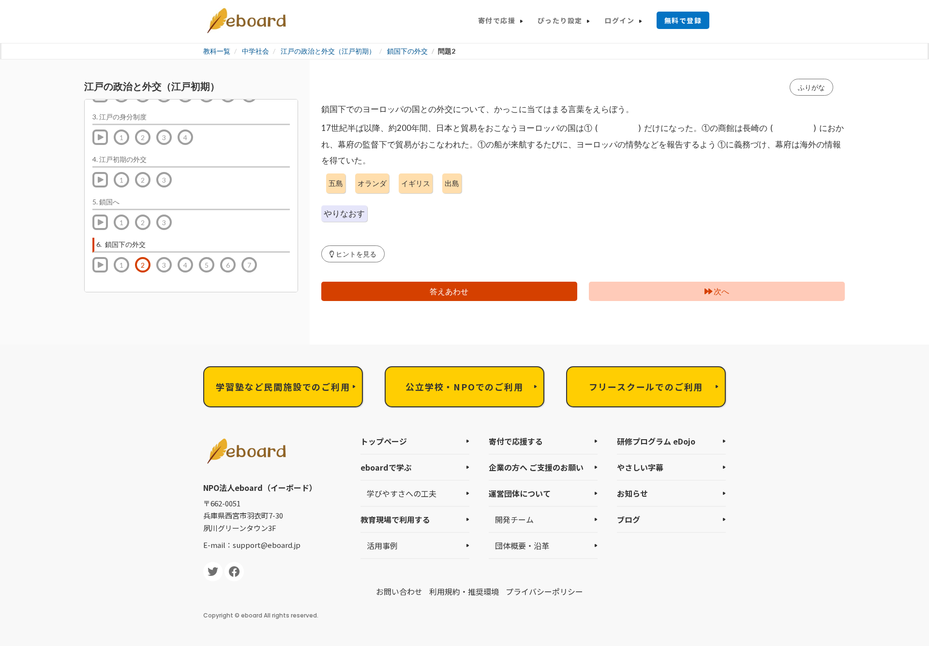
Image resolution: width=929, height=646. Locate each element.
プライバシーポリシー (544, 591)
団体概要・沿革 (522, 545)
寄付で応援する (516, 441)
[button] (353, 253)
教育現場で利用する (395, 519)
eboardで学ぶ (386, 467)
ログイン (619, 20)
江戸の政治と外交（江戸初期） (328, 51)
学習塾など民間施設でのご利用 (283, 386)
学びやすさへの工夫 (401, 493)
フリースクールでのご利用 (646, 386)
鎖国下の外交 (407, 51)
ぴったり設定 (560, 20)
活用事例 (382, 545)
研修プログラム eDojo (656, 441)
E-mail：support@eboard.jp (251, 545)
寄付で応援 (496, 20)
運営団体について (520, 493)
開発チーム (514, 519)
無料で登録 (683, 20)
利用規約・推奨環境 (464, 591)
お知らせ (632, 493)
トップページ (383, 441)
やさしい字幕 (640, 467)
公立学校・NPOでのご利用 (464, 386)
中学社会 (255, 51)
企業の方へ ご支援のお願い (536, 467)
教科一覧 (216, 51)
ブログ (628, 519)
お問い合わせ (399, 591)
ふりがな (811, 87)
